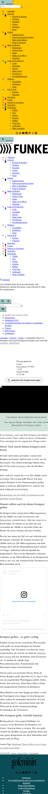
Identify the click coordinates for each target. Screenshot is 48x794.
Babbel (15, 120)
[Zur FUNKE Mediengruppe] (24, 152)
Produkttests (9, 333)
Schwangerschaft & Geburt (22, 37)
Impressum (26, 777)
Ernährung (16, 84)
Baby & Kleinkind (19, 40)
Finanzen (15, 94)
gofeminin (4, 338)
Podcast (8, 328)
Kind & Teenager (19, 42)
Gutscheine (11, 107)
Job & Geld (11, 89)
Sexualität (16, 66)
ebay (14, 112)
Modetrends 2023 (12, 320)
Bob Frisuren (10, 330)
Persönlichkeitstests (19, 76)
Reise (14, 29)
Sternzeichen (10, 317)
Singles (15, 68)
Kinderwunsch (18, 34)
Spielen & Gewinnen (15, 102)
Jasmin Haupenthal (20, 365)
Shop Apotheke (18, 128)
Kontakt (26, 790)
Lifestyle (10, 14)
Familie (10, 32)
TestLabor (11, 105)
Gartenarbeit (34, 753)
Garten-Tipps (23, 753)
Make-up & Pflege (19, 55)
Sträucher (41, 653)
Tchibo (15, 110)
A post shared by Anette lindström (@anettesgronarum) (24, 629)
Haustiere (16, 27)
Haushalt (15, 21)
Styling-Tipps (17, 50)
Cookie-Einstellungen (26, 788)
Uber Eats (16, 123)
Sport (14, 86)
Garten (15, 24)
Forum (10, 99)
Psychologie (17, 73)
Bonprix (15, 118)
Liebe (14, 63)
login (1, 294)
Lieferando (16, 125)
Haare (14, 53)
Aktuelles (11, 11)
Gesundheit (16, 81)
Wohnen (15, 19)
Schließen (8, 3)
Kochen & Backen (19, 16)
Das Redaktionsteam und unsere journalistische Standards (26, 781)
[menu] (3, 309)
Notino (15, 115)
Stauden (7, 656)
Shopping (16, 58)
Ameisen (4, 724)
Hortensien (21, 466)
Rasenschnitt (5, 520)
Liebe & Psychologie (15, 60)
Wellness (10, 79)
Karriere (15, 92)
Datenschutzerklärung (26, 785)
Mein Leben (17, 71)
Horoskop (11, 97)
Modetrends (17, 47)
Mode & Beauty (13, 45)
